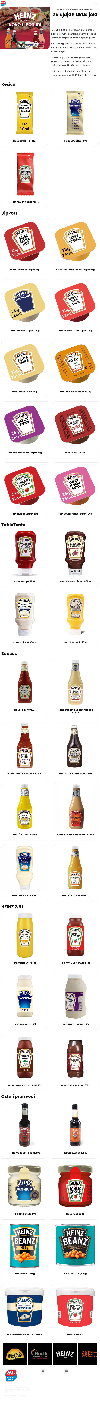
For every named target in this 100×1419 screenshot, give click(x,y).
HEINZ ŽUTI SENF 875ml (24, 834)
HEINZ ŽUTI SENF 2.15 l (24, 963)
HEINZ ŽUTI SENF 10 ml (24, 140)
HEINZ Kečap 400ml (24, 581)
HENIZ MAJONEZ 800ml (24, 895)
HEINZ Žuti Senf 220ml (75, 642)
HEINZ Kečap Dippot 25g (25, 513)
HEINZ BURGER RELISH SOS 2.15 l (24, 1085)
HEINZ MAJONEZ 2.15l (25, 1024)
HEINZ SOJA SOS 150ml (75, 1152)
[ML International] (3, 3)
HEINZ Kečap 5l (75, 1334)
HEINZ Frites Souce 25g (24, 391)
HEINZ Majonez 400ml (25, 642)
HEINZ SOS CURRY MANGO (75, 895)
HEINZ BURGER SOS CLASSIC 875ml (75, 834)
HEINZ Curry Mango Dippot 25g (75, 513)
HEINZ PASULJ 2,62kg (75, 1273)
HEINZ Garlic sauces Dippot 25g (25, 452)
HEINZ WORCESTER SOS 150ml (24, 1152)
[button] (43, 1371)
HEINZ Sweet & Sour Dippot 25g (75, 330)
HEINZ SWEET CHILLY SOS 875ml (25, 773)
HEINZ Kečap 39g (75, 1213)
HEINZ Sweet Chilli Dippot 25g (75, 391)
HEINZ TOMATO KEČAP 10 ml (25, 202)
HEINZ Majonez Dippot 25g (24, 330)
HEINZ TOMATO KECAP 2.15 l (75, 963)
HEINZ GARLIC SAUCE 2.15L (75, 1024)
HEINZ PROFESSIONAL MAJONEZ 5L (25, 1334)
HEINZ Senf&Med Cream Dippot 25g (75, 269)
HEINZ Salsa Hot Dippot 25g (25, 269)
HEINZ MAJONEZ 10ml (75, 140)
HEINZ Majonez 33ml (25, 1213)
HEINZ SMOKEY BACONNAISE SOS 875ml (75, 711)
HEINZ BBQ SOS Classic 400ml (75, 581)
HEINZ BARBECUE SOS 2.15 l (75, 1085)
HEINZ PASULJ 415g (25, 1273)
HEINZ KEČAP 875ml (24, 710)
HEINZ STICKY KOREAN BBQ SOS (75, 773)
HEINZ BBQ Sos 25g (75, 452)
